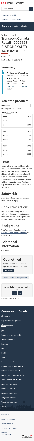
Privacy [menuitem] (4, 433)
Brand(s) (6, 56)
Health (14, 15)
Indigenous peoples (8, 398)
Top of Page (5, 435)
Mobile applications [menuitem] (8, 419)
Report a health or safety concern (15, 277)
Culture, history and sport (10, 371)
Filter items (5, 105)
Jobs (2, 331)
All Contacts (5, 316)
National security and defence (12, 366)
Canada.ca (5, 15)
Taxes (3, 357)
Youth (3, 406)
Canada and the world (9, 384)
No (20, 293)
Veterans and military (9, 402)
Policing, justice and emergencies (13, 375)
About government (8, 325)
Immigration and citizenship (11, 335)
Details (6, 251)
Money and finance (8, 389)
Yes (14, 293)
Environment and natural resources (14, 362)
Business (4, 344)
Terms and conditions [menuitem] (9, 428)
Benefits (4, 348)
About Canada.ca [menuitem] (7, 424)
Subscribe (9, 270)
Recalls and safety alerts (12, 19)
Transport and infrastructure (11, 380)
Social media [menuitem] (5, 415)
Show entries (9, 112)
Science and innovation (9, 393)
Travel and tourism (8, 340)
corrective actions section (17, 86)
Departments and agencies (11, 321)
